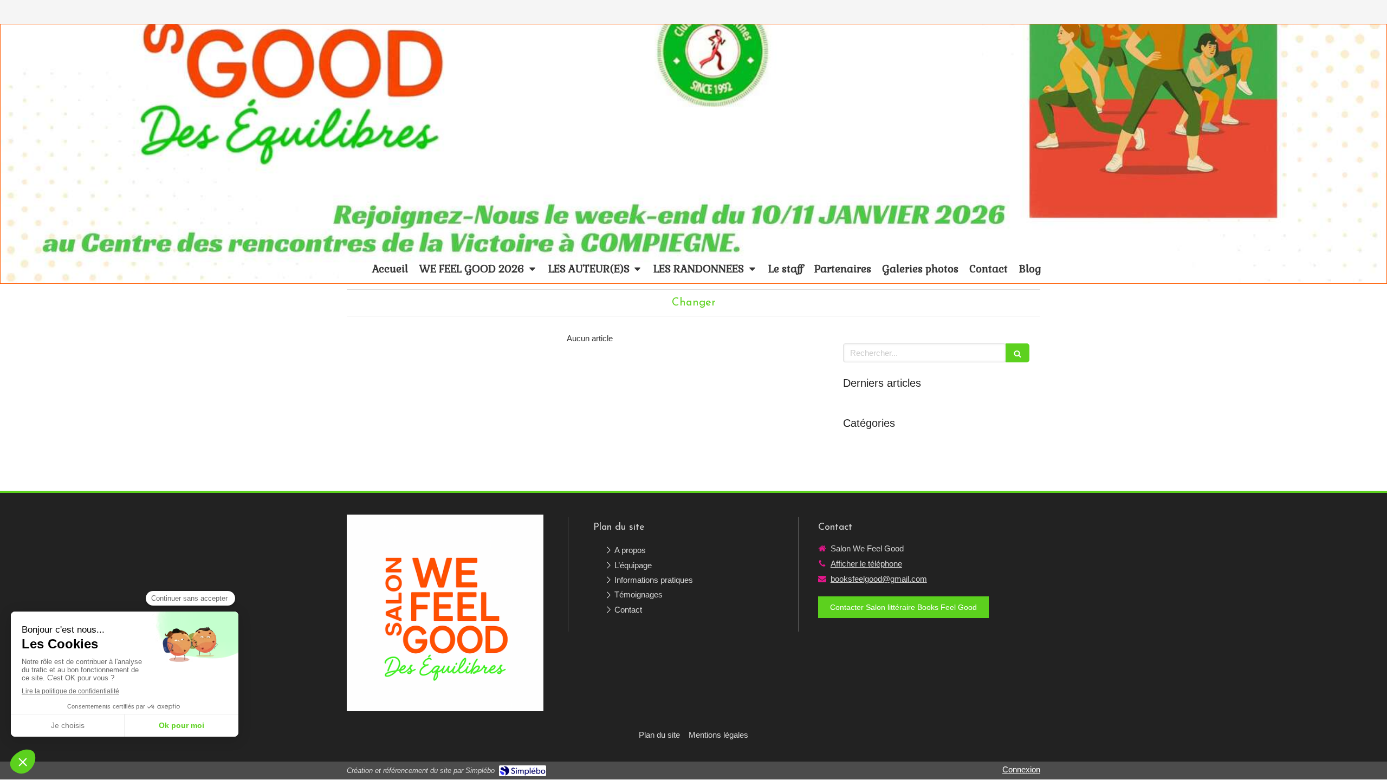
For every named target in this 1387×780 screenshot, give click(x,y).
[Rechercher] (1017, 352)
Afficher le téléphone (866, 563)
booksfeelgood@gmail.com (879, 578)
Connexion (1021, 769)
